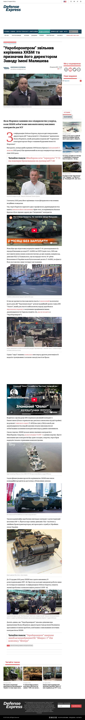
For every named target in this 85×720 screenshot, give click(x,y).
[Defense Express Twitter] (78, 2)
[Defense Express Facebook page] (71, 2)
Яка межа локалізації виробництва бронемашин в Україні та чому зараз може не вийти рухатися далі (12, 687)
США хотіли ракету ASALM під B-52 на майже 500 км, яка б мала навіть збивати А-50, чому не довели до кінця (71, 139)
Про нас (6, 35)
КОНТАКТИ (79, 717)
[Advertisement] (54, 16)
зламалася (28, 355)
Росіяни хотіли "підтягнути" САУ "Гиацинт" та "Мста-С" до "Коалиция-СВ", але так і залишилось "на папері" (72, 178)
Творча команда (16, 35)
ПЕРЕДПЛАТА (72, 717)
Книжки (42, 35)
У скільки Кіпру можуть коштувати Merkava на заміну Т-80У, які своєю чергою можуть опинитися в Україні (32, 688)
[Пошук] (80, 31)
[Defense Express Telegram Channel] (81, 2)
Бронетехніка (14, 645)
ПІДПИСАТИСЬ (76, 706)
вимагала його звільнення (22, 210)
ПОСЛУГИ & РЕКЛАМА (63, 717)
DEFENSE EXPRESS (18, 67)
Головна (5, 43)
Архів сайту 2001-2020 (72, 35)
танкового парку (22, 423)
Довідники (34, 35)
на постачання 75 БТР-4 (34, 435)
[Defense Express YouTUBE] (74, 2)
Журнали (26, 35)
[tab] (67, 112)
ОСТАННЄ (67, 112)
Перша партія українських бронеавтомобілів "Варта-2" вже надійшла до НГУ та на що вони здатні (52, 687)
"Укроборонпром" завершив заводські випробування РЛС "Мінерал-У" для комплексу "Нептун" (31, 638)
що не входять (43, 312)
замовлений (45, 301)
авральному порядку (15, 309)
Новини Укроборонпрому (26, 645)
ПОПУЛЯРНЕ (68, 117)
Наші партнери (50, 35)
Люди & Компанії (12, 43)
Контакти (60, 35)
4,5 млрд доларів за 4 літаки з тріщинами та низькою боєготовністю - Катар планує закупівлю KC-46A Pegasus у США (72, 159)
